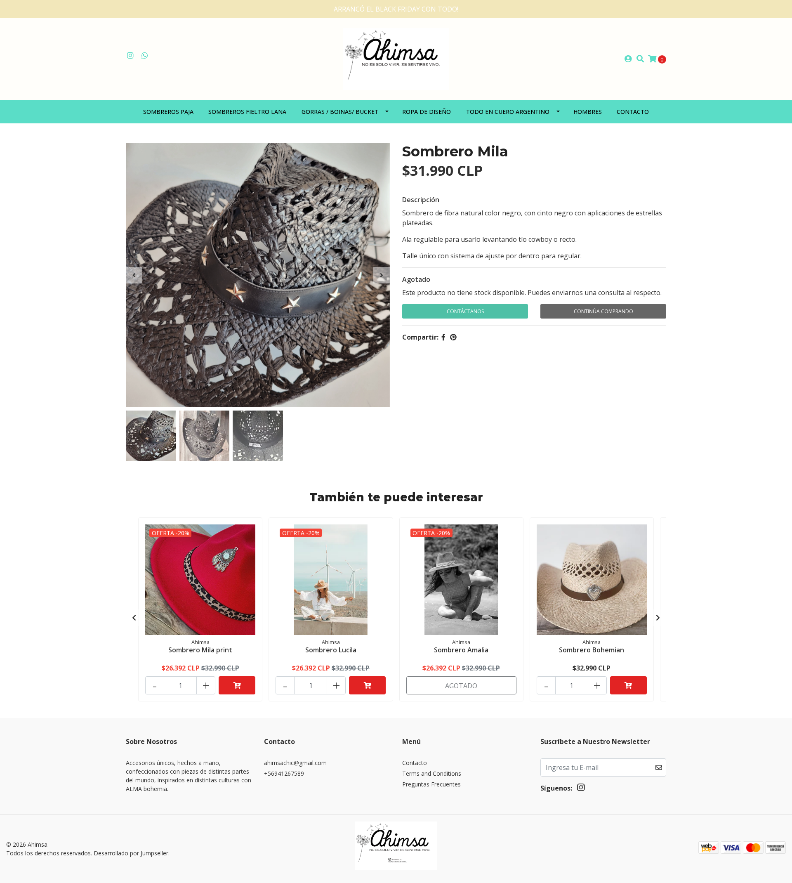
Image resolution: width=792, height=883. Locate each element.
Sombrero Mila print (200, 649)
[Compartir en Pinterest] (453, 337)
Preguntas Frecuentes (431, 784)
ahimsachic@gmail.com (295, 763)
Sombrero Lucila (330, 649)
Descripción (420, 199)
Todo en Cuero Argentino (507, 112)
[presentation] (134, 275)
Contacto (633, 112)
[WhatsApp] (145, 55)
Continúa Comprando (603, 311)
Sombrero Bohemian (591, 649)
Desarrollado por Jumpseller (131, 853)
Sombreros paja (168, 112)
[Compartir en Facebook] (443, 337)
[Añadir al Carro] (237, 685)
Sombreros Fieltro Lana (247, 112)
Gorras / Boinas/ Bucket (340, 112)
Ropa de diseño (426, 112)
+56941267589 (284, 773)
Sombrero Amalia (461, 649)
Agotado (416, 279)
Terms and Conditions (431, 773)
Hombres (587, 112)
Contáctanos (465, 311)
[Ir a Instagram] (130, 55)
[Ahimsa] (396, 58)
